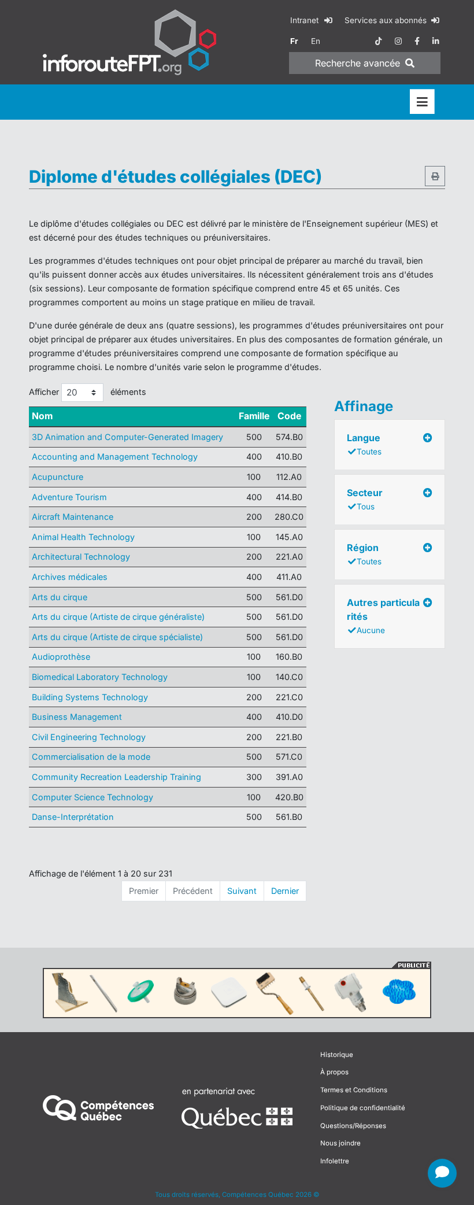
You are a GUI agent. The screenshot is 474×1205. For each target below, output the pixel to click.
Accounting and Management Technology (115, 456)
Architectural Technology (81, 556)
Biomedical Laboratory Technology (100, 677)
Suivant (242, 891)
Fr (294, 41)
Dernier (285, 891)
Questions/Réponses (353, 1126)
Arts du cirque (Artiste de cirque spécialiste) (117, 637)
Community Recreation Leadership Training (116, 777)
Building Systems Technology (90, 697)
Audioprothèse (61, 656)
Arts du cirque (59, 597)
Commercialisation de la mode (91, 757)
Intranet (305, 20)
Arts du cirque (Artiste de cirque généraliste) (118, 617)
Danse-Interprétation (73, 817)
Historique (336, 1055)
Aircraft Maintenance (72, 517)
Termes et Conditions (353, 1090)
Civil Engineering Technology (89, 737)
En (315, 41)
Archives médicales (70, 577)
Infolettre (334, 1161)
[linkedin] (436, 41)
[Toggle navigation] (422, 102)
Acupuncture (57, 477)
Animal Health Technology (83, 537)
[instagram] (398, 41)
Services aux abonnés (387, 20)
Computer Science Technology (92, 797)
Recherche (357, 63)
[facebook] (417, 41)
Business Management (77, 717)
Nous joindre (340, 1143)
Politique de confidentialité (362, 1108)
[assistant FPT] (442, 1173)
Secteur (365, 499)
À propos (334, 1072)
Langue (364, 444)
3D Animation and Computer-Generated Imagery (127, 437)
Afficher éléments (87, 392)
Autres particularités (383, 616)
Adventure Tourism (69, 497)
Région (364, 554)
